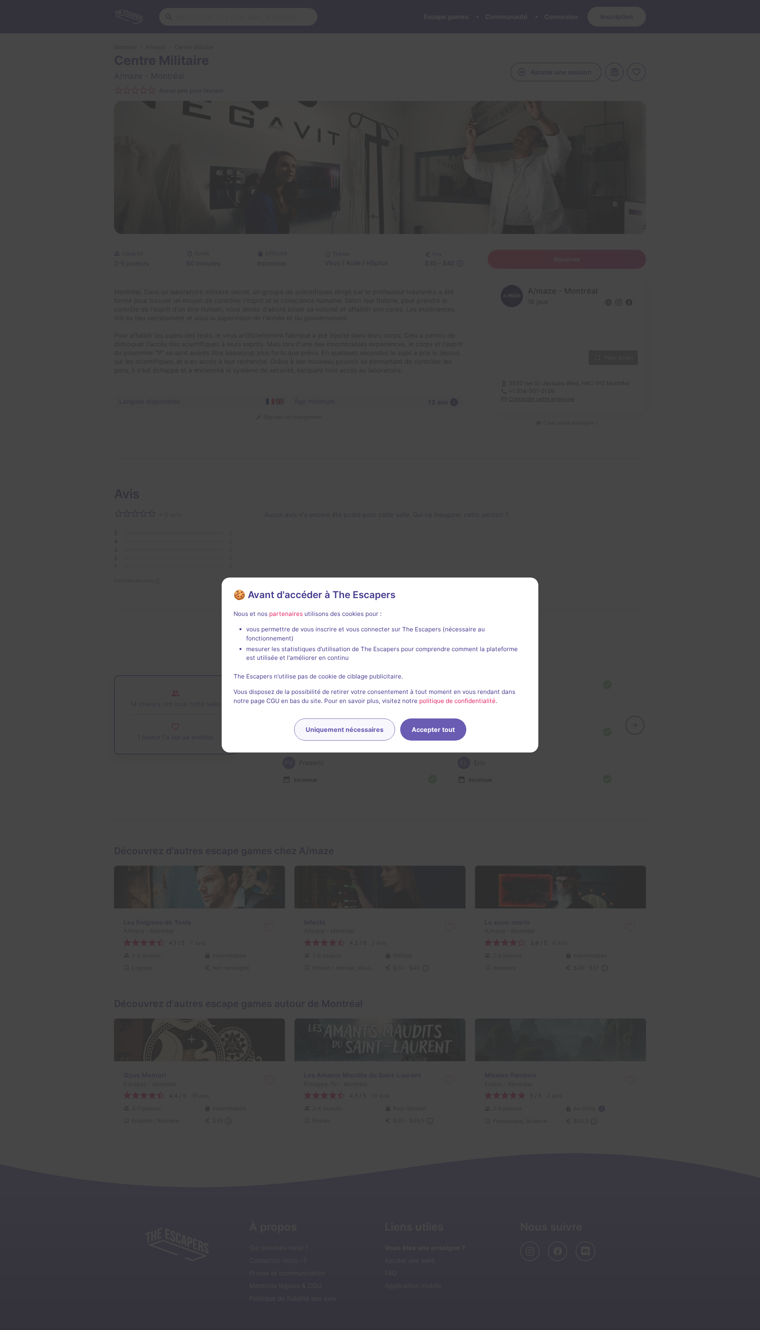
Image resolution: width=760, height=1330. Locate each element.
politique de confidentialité (457, 701)
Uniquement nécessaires (345, 729)
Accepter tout (433, 729)
